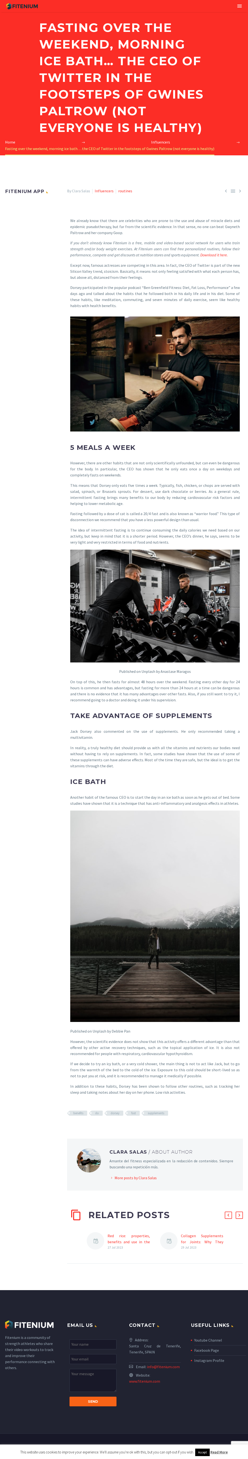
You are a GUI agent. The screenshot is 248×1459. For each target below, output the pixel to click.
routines (125, 190)
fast (133, 1113)
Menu (239, 6)
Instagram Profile (209, 1360)
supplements (156, 1113)
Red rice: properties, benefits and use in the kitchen (129, 1241)
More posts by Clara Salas (136, 1177)
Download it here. (214, 254)
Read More (219, 1452)
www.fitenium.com (144, 1381)
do (97, 1113)
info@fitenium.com (163, 1366)
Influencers (104, 190)
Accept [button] (202, 1452)
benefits (78, 1113)
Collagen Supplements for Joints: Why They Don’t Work (202, 1241)
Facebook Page (206, 1350)
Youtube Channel (208, 1340)
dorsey (115, 1113)
